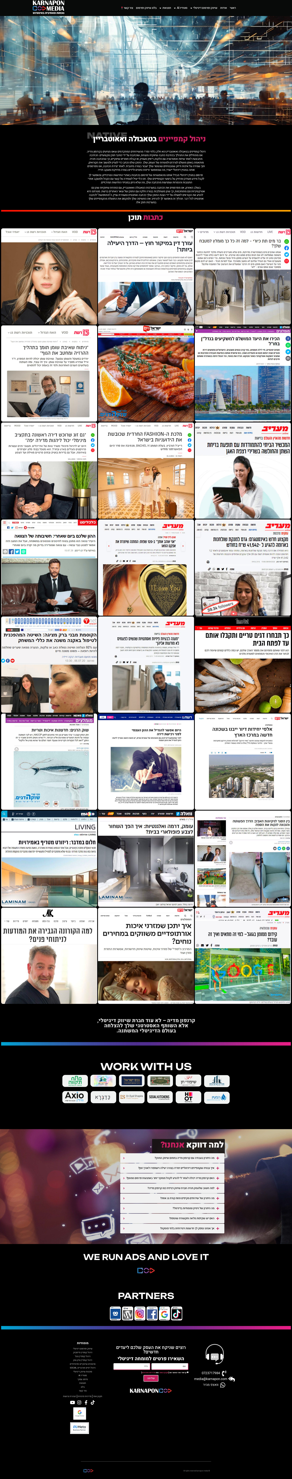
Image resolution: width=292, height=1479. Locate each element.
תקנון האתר (163, 1372)
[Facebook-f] (86, 1402)
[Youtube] (72, 1402)
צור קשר (128, 8)
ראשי (233, 8)
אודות (223, 8)
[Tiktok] (93, 1402)
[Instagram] (79, 1402)
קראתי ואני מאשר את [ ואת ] (163, 1372)
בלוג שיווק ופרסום (146, 8)
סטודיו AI (182, 8)
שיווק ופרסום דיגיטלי (205, 8)
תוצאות (166, 8)
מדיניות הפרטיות (148, 1372)
